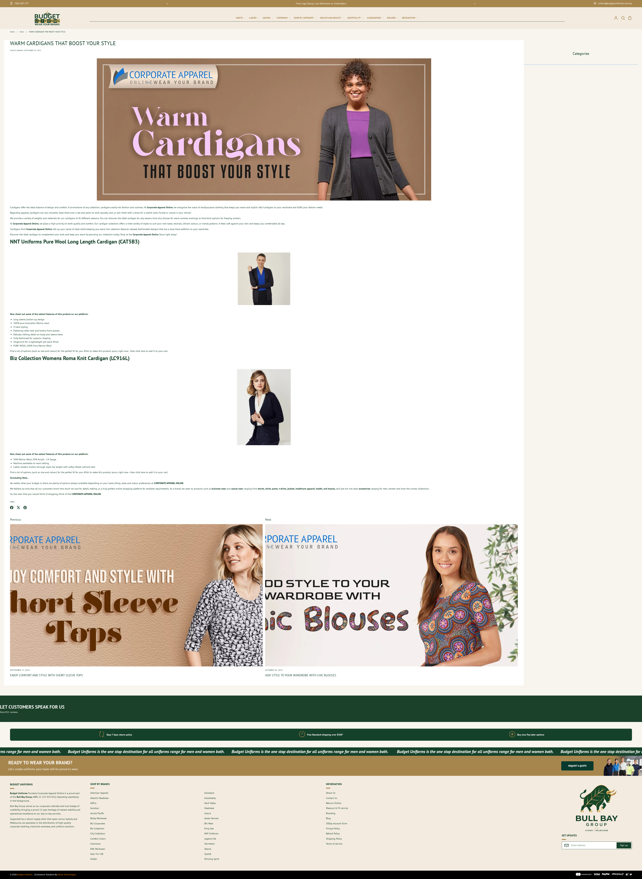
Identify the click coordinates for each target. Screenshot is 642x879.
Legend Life (210, 838)
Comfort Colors (98, 838)
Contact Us (331, 798)
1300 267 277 (21, 3)
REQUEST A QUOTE (577, 765)
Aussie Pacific (97, 813)
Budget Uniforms (24, 874)
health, (319, 488)
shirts (268, 488)
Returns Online (333, 803)
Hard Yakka (210, 803)
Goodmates (210, 798)
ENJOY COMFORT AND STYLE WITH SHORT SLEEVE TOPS (46, 675)
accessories (364, 488)
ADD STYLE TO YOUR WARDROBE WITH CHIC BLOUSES (300, 675)
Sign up (624, 845)
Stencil (207, 848)
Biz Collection (97, 828)
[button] (167, 3)
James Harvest (211, 818)
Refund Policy (333, 833)
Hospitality (354, 17)
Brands (391, 17)
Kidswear (282, 17)
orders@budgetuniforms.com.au (615, 3)
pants (275, 488)
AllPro (93, 803)
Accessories (374, 17)
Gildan (93, 858)
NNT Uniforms (211, 833)
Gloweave (209, 792)
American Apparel (99, 792)
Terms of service (334, 843)
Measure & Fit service (337, 808)
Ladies (253, 17)
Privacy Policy (333, 828)
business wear (219, 488)
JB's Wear (208, 823)
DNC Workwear (97, 848)
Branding (330, 813)
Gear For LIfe (96, 853)
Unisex (267, 17)
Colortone (95, 843)
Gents (239, 17)
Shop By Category (304, 17)
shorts (261, 488)
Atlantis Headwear (99, 798)
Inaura (207, 813)
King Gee (209, 828)
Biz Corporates (97, 823)
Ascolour (94, 808)
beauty (331, 488)
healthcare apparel (305, 488)
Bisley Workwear (98, 818)
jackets (290, 488)
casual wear (237, 488)
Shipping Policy (334, 838)
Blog (328, 818)
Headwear (209, 808)
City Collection (97, 833)
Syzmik (207, 853)
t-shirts (282, 488)
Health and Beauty (331, 17)
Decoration (409, 17)
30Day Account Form (336, 823)
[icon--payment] (584, 875)
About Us (330, 792)
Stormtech (209, 843)
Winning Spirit (211, 858)
